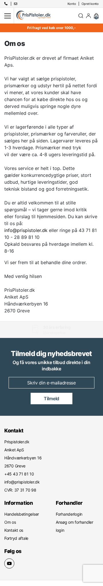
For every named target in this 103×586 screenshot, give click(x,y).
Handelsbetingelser (21, 514)
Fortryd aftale (16, 538)
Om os (10, 522)
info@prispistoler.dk (25, 230)
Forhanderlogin (69, 514)
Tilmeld (51, 398)
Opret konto (90, 4)
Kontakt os (13, 530)
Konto (72, 4)
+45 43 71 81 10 (49, 332)
